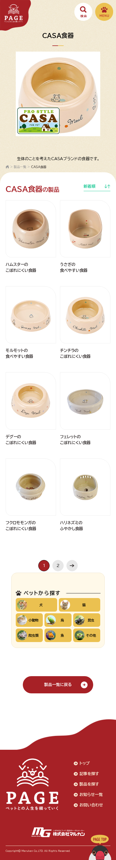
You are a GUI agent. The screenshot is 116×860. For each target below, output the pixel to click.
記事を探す (89, 774)
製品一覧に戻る (58, 685)
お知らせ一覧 (91, 795)
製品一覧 (20, 166)
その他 (91, 635)
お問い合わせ (91, 805)
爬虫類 (33, 635)
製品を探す (89, 784)
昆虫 (91, 620)
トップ (84, 763)
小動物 (33, 620)
